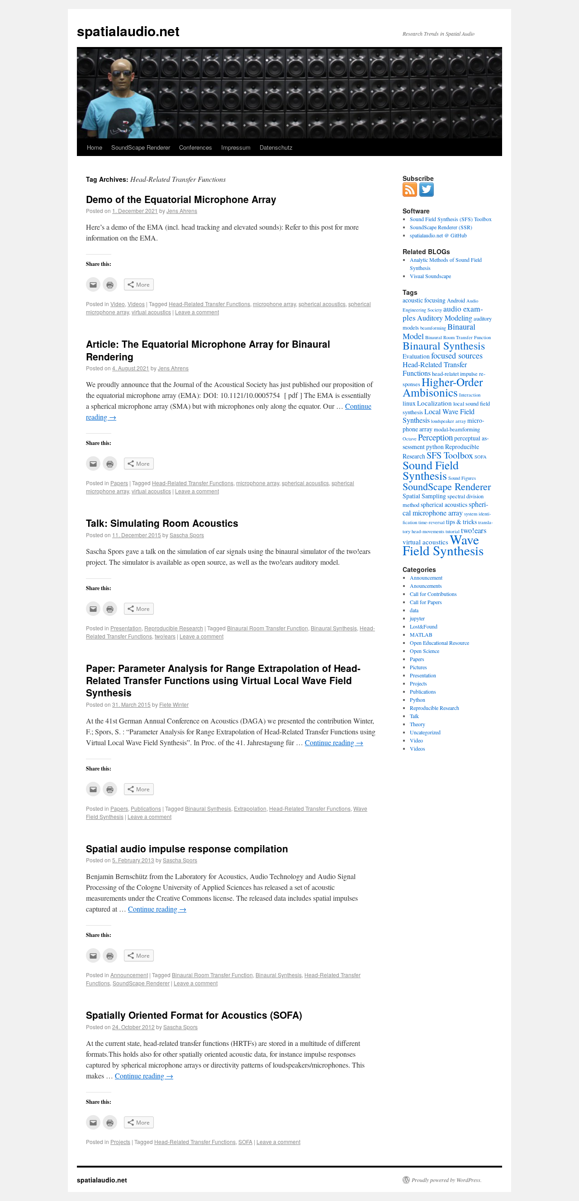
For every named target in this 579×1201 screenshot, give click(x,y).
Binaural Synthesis (334, 628)
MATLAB (421, 634)
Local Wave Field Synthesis (439, 416)
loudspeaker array (448, 421)
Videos (136, 303)
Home (94, 147)
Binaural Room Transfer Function (267, 628)
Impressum (236, 147)
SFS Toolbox (450, 455)
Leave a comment (197, 312)
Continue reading (334, 742)
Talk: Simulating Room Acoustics (162, 523)
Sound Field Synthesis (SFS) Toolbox (451, 218)
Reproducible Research (173, 628)
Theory (417, 724)
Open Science (424, 650)
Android (456, 300)
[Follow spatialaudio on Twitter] (426, 194)
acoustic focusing (424, 300)
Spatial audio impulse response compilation (187, 848)
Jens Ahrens (181, 210)
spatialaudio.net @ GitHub (438, 235)
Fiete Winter (174, 704)
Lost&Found (423, 626)
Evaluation (416, 356)
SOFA (245, 1141)
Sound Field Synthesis (431, 470)
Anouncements (426, 585)
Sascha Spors (187, 535)
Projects (120, 1141)
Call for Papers (426, 601)
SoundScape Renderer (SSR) (441, 227)
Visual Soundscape (430, 275)
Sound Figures (462, 478)
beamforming (433, 328)
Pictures (418, 667)
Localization (434, 402)
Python (417, 699)
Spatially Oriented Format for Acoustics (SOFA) (194, 1014)
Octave (410, 438)
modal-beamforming (457, 429)
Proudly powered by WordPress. (447, 1179)
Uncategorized (425, 732)
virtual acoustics (151, 312)
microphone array (274, 303)
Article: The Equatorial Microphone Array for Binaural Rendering (208, 350)
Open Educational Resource (439, 642)
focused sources (457, 355)
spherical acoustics (322, 303)
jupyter (417, 618)
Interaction (469, 395)
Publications (146, 808)
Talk (414, 715)
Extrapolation (250, 808)
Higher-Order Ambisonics (443, 387)
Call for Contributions (433, 593)
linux (409, 403)
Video (117, 303)
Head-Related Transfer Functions (209, 303)
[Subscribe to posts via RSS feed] (410, 194)
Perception (435, 437)
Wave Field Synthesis (443, 544)
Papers (119, 483)
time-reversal (431, 522)
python (435, 446)
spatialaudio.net (128, 30)
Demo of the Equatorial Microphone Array (181, 199)
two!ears (165, 636)
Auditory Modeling (444, 318)
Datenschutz (276, 147)
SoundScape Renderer (140, 147)
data (414, 610)
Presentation (126, 628)
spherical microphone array (445, 508)
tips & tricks (461, 521)
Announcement (129, 975)
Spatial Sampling (424, 496)
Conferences (195, 147)
